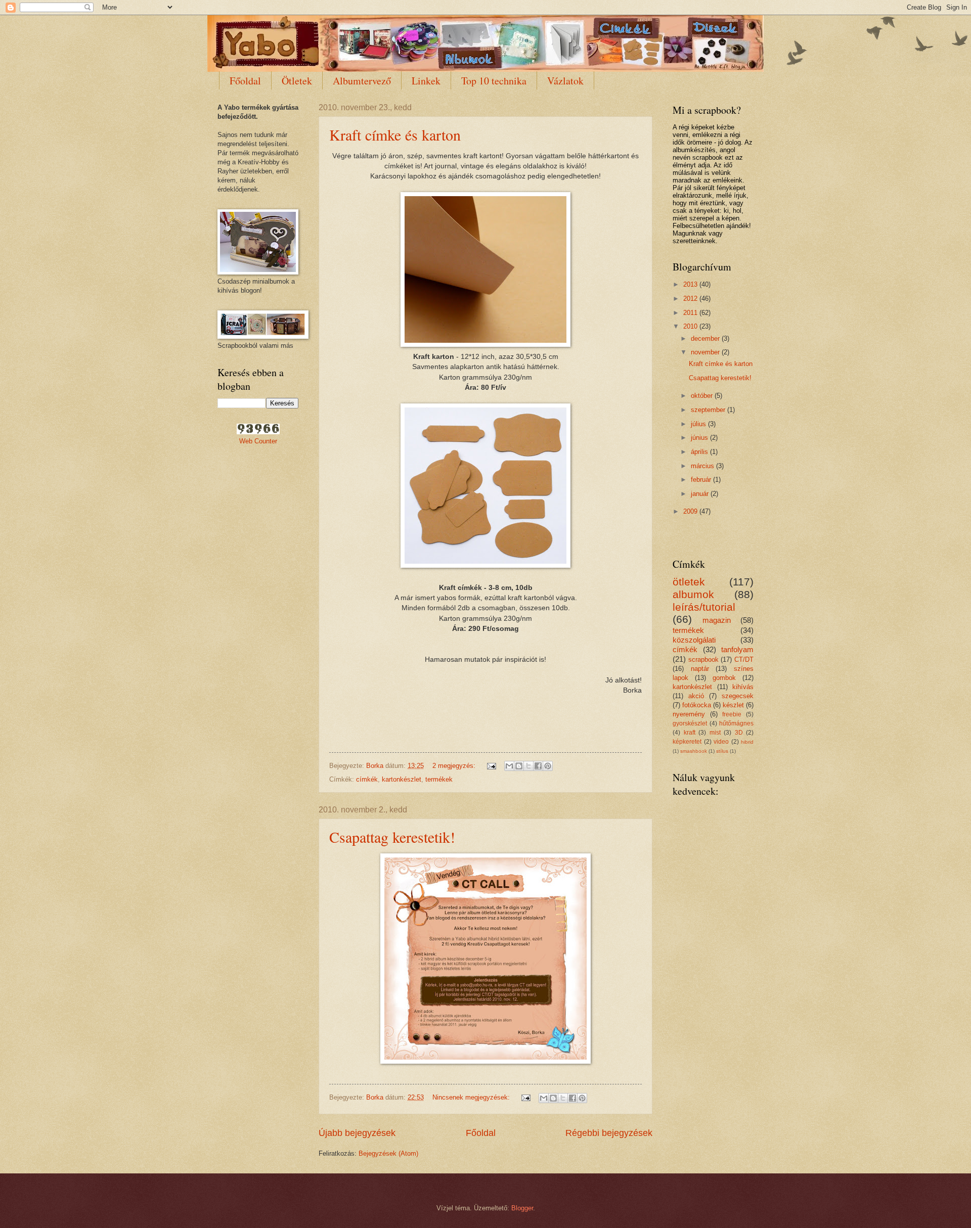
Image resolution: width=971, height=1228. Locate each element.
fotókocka (696, 705)
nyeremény (689, 714)
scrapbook (703, 659)
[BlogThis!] (519, 766)
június (700, 437)
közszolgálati (694, 639)
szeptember (709, 410)
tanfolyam (737, 649)
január (701, 493)
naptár (700, 668)
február (702, 479)
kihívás (743, 687)
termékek (439, 779)
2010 (691, 326)
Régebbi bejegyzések (608, 1133)
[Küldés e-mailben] (509, 766)
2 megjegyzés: (454, 765)
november (706, 352)
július (699, 424)
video (721, 742)
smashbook (693, 751)
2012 (691, 298)
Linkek (426, 80)
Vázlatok (565, 80)
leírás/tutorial (704, 607)
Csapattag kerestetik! (392, 837)
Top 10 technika (493, 80)
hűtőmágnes (736, 723)
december (706, 338)
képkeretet (687, 742)
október (703, 395)
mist (715, 733)
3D (739, 733)
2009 (691, 511)
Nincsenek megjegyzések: (472, 1097)
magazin (716, 620)
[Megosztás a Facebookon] (538, 766)
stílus (722, 751)
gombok (724, 677)
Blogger (522, 1208)
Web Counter (258, 441)
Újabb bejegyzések (357, 1133)
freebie (731, 714)
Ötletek (297, 80)
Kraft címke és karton (395, 134)
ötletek (689, 581)
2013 (691, 284)
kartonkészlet (401, 779)
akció (696, 696)
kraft (689, 733)
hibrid (747, 742)
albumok (693, 594)
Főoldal (245, 80)
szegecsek (738, 696)
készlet (733, 705)
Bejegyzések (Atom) (388, 1153)
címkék (367, 779)
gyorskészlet (690, 723)
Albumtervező (362, 80)
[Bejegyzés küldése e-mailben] (491, 765)
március (703, 466)
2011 (691, 312)
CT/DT (744, 659)
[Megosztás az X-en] (528, 766)
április (700, 452)
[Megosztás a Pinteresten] (548, 766)
